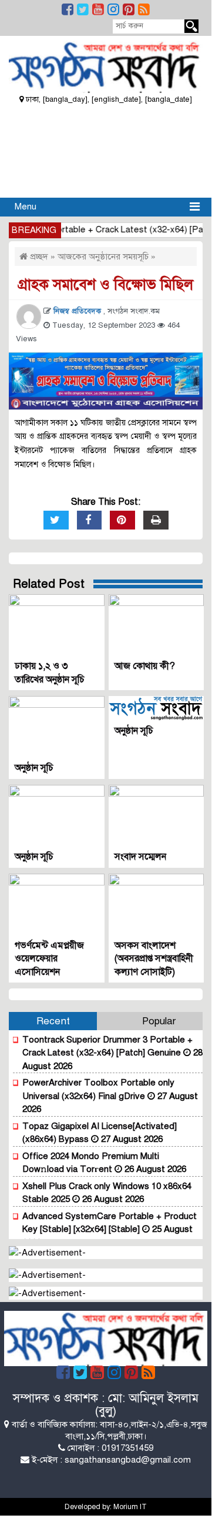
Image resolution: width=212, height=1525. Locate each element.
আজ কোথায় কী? (145, 666)
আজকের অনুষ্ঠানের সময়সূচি (103, 256)
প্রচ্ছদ (38, 256)
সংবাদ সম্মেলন (140, 857)
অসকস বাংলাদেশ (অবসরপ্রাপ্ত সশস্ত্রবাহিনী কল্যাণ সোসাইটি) (154, 959)
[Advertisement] (106, 149)
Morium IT (130, 1507)
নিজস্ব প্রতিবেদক (78, 311)
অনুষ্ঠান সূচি (34, 768)
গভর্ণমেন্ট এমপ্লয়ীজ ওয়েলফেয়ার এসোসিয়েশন (49, 959)
